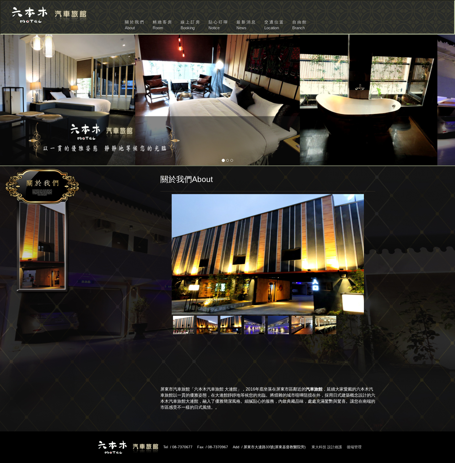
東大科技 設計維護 (326, 447)
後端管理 (354, 447)
